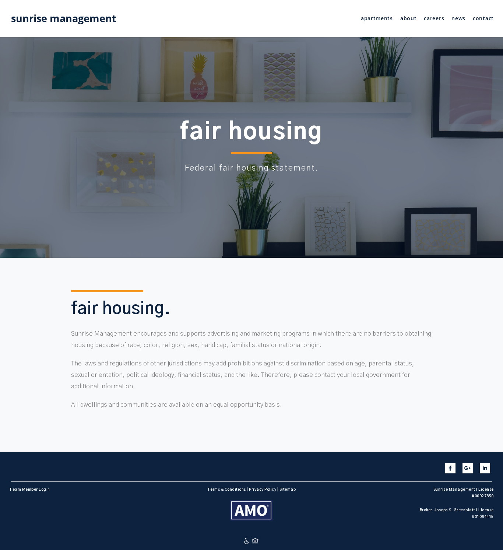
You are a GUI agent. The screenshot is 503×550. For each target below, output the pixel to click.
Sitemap (287, 489)
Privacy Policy (262, 489)
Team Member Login (29, 489)
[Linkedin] (485, 468)
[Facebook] (450, 468)
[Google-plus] (467, 468)
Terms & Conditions (226, 489)
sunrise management (63, 18)
